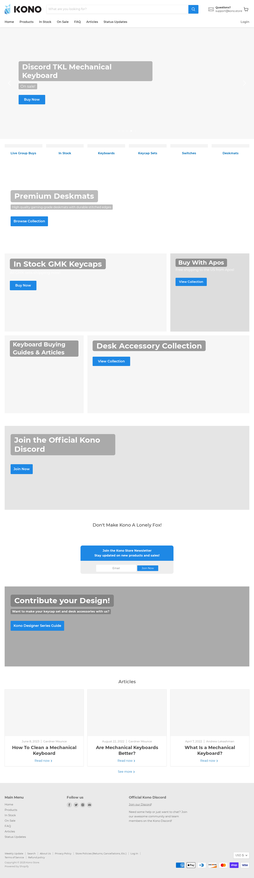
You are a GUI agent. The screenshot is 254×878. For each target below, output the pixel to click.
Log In (134, 853)
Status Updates (115, 22)
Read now (42, 760)
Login (245, 22)
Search (31, 853)
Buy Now (32, 99)
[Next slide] (243, 83)
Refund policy (36, 857)
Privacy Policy (63, 853)
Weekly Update (14, 853)
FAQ (77, 22)
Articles (92, 22)
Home (9, 22)
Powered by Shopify (17, 866)
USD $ (239, 855)
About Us (45, 853)
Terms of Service (14, 857)
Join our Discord (140, 804)
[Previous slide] (10, 83)
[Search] (193, 9)
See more (125, 771)
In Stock (45, 22)
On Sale (63, 22)
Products (26, 22)
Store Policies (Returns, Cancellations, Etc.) (100, 853)
